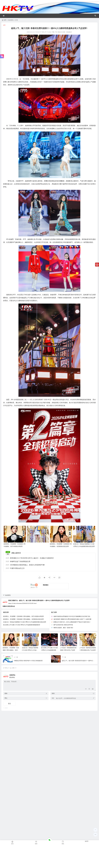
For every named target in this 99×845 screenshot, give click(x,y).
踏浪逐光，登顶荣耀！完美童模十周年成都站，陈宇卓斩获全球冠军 (23, 616)
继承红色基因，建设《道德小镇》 (64, 627)
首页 (5, 20)
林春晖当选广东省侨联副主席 (18, 561)
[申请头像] (93, 675)
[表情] (89, 689)
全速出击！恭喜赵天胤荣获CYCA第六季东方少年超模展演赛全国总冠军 (24, 622)
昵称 (6, 693)
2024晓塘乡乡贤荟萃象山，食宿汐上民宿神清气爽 (25, 565)
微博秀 (86, 841)
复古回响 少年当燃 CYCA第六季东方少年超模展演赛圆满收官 (21, 625)
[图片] (92, 689)
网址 (6, 698)
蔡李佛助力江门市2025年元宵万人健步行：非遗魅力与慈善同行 (30, 558)
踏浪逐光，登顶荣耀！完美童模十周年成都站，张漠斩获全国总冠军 (23, 619)
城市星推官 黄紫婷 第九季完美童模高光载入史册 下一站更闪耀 (72, 619)
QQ (53, 698)
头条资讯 (10, 20)
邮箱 (53, 693)
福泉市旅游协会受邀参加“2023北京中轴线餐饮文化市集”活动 (72, 616)
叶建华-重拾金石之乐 (15, 568)
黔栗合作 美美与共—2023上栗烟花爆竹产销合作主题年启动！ (72, 622)
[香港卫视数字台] (18, 10)
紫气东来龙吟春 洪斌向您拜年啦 (63, 625)
